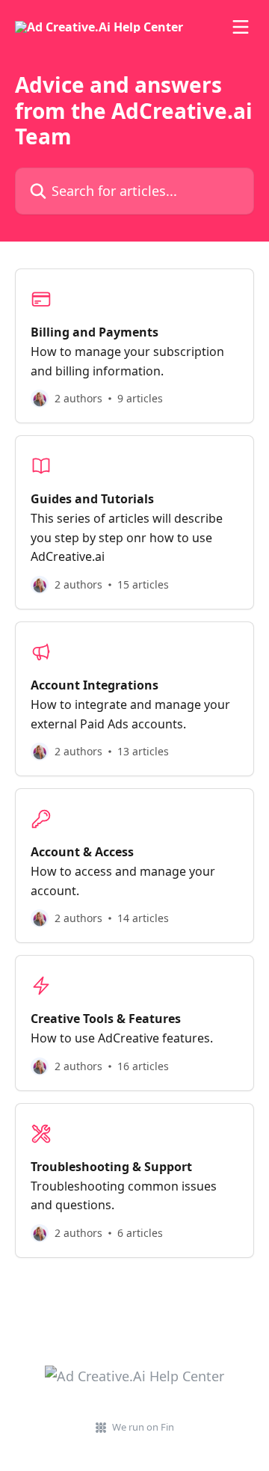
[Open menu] (240, 27)
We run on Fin (143, 1427)
